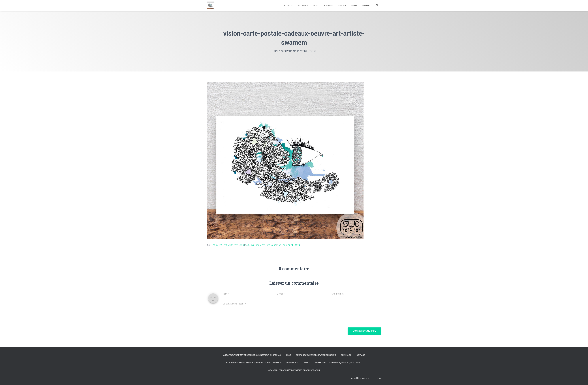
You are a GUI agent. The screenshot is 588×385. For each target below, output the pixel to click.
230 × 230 (260, 245)
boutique (342, 5)
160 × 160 (282, 245)
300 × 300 (228, 245)
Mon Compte (292, 363)
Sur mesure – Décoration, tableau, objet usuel (338, 363)
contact (366, 5)
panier (354, 5)
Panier (307, 363)
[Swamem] (210, 5)
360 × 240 (249, 245)
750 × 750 (239, 245)
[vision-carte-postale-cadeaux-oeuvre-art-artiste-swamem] (285, 160)
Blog (288, 355)
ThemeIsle (376, 378)
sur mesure (303, 5)
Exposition (328, 5)
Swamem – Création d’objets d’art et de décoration (294, 370)
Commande (346, 355)
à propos (288, 5)
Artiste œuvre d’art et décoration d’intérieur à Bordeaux (252, 355)
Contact (360, 355)
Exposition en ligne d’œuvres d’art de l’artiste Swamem (253, 363)
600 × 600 (271, 245)
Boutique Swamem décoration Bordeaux (316, 355)
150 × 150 (217, 245)
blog (315, 5)
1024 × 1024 (294, 245)
